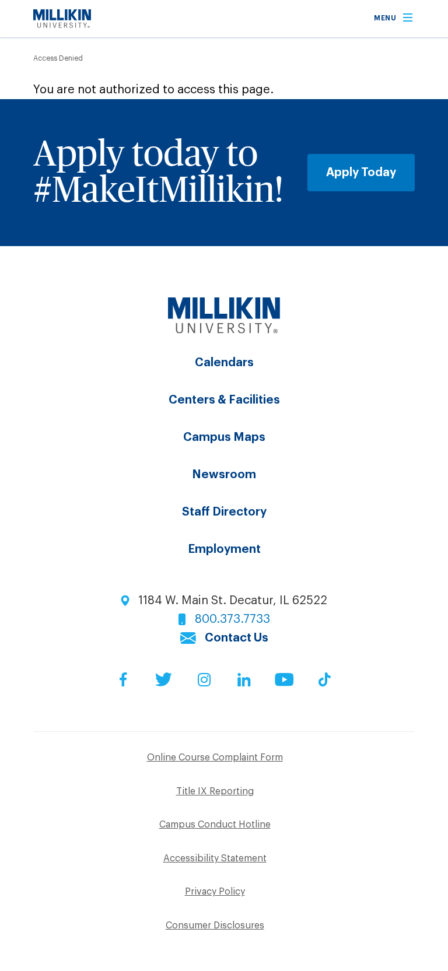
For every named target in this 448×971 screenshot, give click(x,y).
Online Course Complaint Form (215, 757)
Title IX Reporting (215, 791)
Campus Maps (224, 437)
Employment (224, 549)
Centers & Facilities (224, 400)
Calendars (224, 363)
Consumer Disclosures (215, 925)
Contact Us (236, 638)
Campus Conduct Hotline (215, 824)
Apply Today (361, 172)
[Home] (62, 24)
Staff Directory (224, 512)
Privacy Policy (215, 891)
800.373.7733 (232, 619)
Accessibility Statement (215, 858)
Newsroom (224, 475)
